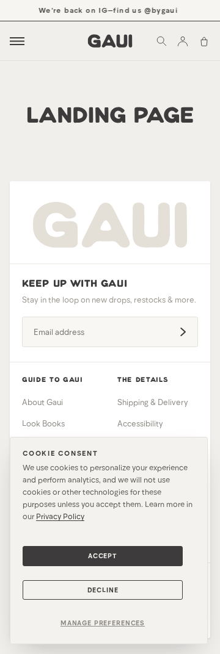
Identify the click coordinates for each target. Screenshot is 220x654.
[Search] (161, 41)
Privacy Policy (60, 516)
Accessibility (140, 423)
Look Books (43, 423)
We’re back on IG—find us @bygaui (107, 9)
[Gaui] (110, 41)
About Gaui (42, 402)
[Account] (183, 41)
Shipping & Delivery (152, 402)
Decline (103, 590)
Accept (102, 555)
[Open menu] (17, 41)
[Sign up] (183, 332)
